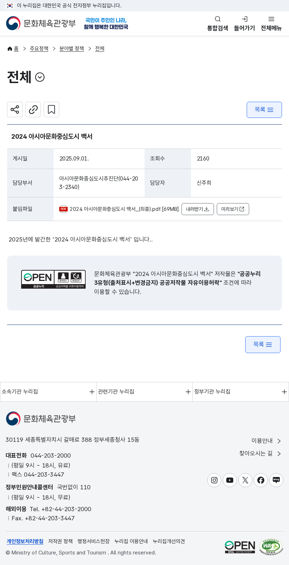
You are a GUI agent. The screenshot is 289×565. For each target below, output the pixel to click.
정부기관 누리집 (212, 391)
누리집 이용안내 (131, 541)
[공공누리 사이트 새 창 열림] (240, 546)
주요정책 (39, 48)
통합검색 (217, 28)
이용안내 (263, 440)
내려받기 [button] (194, 209)
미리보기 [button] (229, 209)
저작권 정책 (60, 541)
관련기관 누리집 (116, 391)
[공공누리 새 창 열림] (53, 279)
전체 (99, 48)
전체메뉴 (271, 28)
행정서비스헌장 (94, 541)
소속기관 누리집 (20, 391)
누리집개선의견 (169, 541)
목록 (260, 109)
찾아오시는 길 (257, 453)
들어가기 (244, 28)
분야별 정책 (72, 48)
